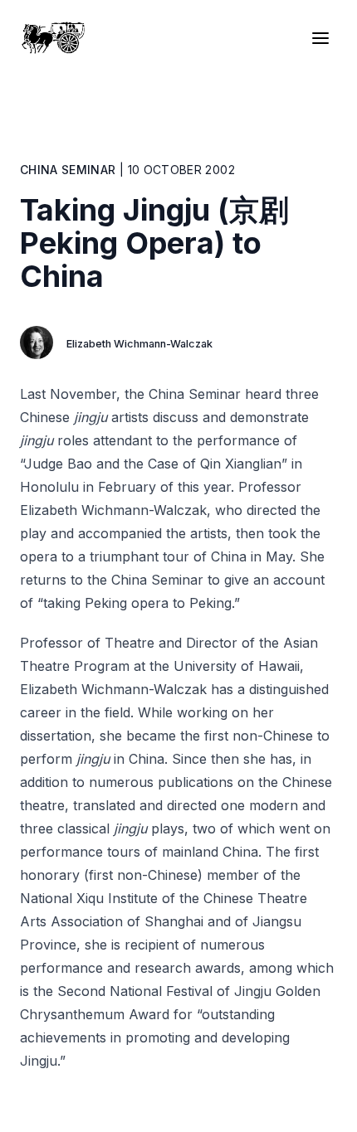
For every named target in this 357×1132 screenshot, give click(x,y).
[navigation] (324, 38)
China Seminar (68, 170)
